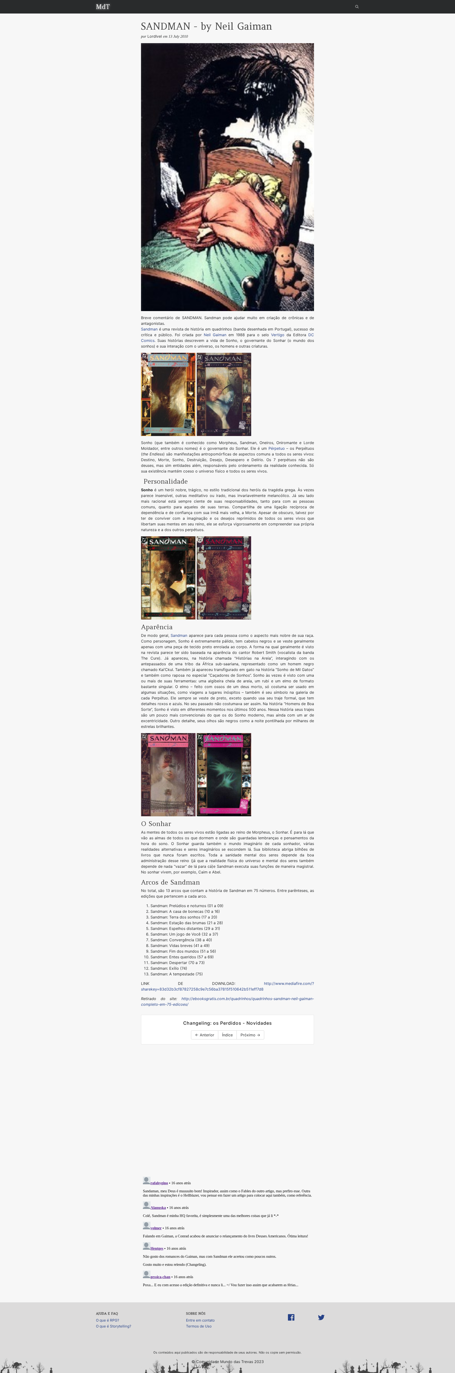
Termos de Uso (199, 1326)
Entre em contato (200, 1320)
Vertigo (277, 334)
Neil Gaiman (215, 334)
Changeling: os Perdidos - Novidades (227, 1023)
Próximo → (250, 1035)
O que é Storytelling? (113, 1326)
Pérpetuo (276, 448)
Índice (227, 1035)
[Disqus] (227, 1111)
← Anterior (204, 1035)
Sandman (149, 329)
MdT (103, 7)
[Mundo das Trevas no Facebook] (291, 1322)
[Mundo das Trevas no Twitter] (321, 1322)
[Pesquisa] (357, 6)
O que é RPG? (107, 1320)
